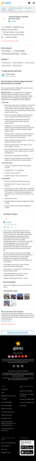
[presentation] (6, 2)
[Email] (22, 366)
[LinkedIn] (18, 366)
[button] (29, 3)
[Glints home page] (6, 2)
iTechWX (13, 21)
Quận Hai (11, 10)
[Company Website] (4, 227)
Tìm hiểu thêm (6, 321)
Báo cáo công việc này (9, 324)
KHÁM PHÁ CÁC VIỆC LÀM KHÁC (17, 333)
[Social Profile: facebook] (11, 227)
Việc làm (3, 8)
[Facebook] (13, 366)
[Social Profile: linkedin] (8, 227)
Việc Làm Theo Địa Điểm (15, 8)
